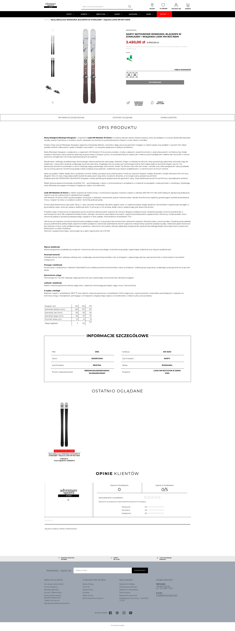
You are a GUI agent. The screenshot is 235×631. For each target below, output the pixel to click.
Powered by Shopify (117, 625)
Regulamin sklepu (127, 584)
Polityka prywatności (128, 587)
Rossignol (131, 30)
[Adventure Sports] (50, 5)
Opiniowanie (124, 592)
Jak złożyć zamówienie (53, 584)
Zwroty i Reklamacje (52, 592)
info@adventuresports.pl (166, 595)
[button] (53, 102)
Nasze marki (88, 590)
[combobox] (104, 6)
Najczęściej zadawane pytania (56, 603)
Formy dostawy (51, 587)
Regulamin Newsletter (129, 590)
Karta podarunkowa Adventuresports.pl (52, 596)
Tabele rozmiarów (51, 600)
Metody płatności (51, 590)
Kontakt (86, 592)
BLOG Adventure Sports (93, 598)
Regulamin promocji (128, 595)
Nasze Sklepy (88, 584)
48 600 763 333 (163, 586)
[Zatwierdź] (130, 6)
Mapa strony (88, 595)
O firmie (86, 587)
